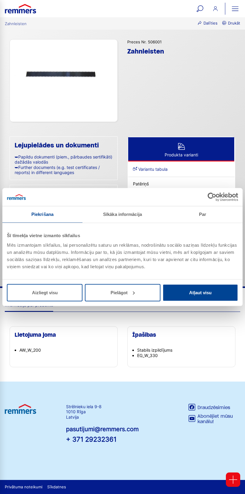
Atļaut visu (200, 292)
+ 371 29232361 (91, 439)
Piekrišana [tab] (42, 214)
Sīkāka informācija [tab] (122, 214)
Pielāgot (119, 292)
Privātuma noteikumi (23, 487)
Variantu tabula (152, 169)
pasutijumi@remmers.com (102, 429)
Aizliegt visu (45, 292)
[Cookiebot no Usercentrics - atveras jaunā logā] (212, 197)
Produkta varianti (181, 154)
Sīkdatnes (56, 487)
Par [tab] (202, 214)
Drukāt (234, 23)
